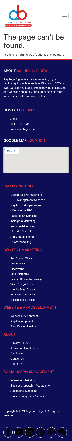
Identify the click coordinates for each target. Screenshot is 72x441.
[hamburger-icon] (65, 15)
